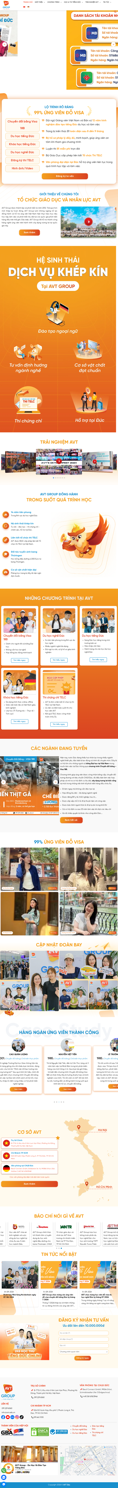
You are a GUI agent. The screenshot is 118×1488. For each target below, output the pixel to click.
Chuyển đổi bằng (79, 1426)
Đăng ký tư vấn (65, 176)
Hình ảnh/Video (22, 168)
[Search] (115, 11)
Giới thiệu (39, 2)
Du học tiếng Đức (22, 136)
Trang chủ (27, 2)
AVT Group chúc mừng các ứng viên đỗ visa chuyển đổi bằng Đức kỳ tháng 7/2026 (58, 1297)
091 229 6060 (7, 1408)
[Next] (113, 44)
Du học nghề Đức (22, 152)
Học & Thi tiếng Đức (72, 2)
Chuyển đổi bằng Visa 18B (22, 125)
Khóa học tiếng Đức (22, 144)
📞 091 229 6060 (37, 1397)
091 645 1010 (37, 1417)
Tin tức (106, 2)
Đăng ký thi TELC (22, 160)
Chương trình (53, 2)
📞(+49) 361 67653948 (88, 1396)
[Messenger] (3, 1484)
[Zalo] (3, 1477)
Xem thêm (29, 232)
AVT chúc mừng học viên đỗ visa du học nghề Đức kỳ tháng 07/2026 (96, 1296)
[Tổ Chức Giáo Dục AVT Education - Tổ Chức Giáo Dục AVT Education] (10, 5)
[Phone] (3, 1470)
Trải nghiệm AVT (92, 2)
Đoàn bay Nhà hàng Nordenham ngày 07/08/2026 (19, 1296)
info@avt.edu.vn (8, 1413)
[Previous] (4, 44)
